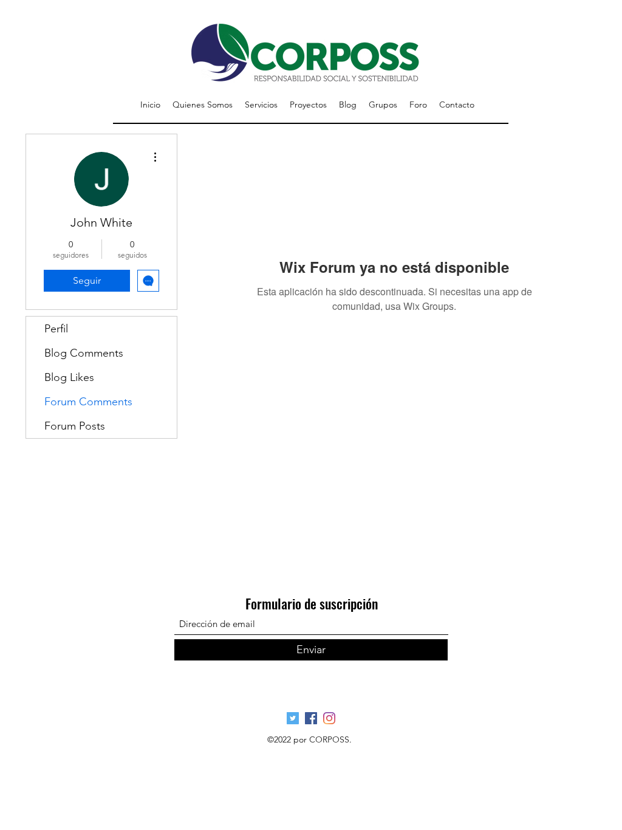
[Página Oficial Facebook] (311, 718)
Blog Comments (83, 353)
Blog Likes (69, 377)
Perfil (56, 328)
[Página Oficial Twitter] (293, 718)
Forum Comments (88, 401)
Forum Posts (74, 426)
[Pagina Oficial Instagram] (329, 718)
